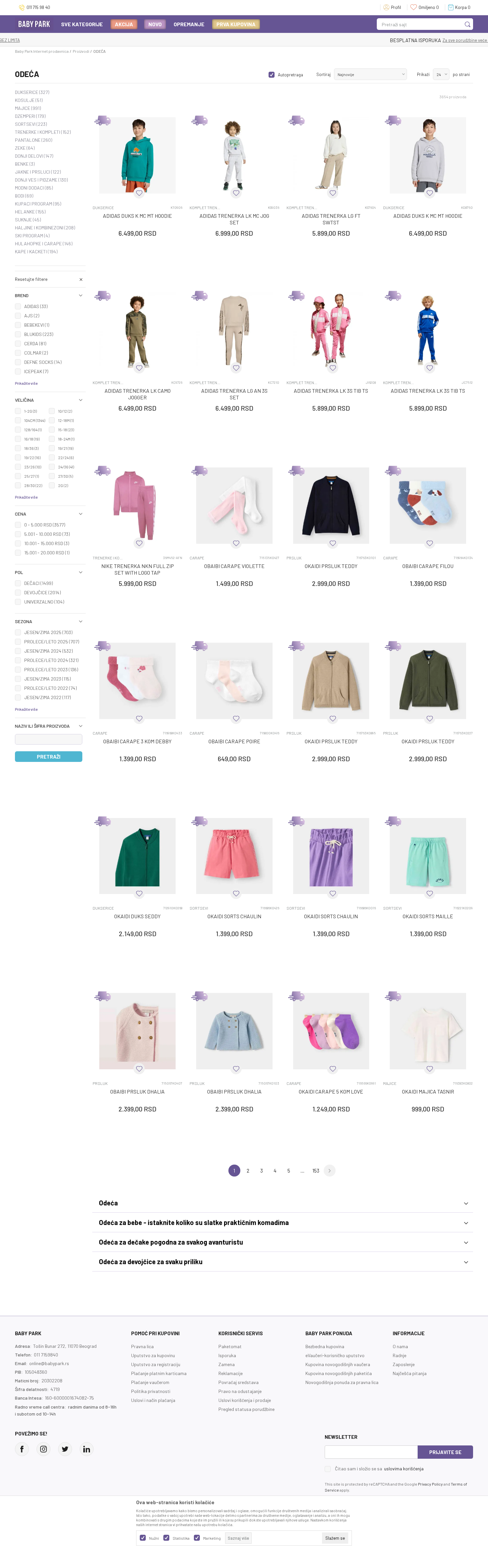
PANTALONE (33, 140)
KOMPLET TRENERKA (205, 207)
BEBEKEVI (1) (36, 325)
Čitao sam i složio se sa (379, 1468)
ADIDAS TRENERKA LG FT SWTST (331, 218)
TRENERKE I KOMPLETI (43, 132)
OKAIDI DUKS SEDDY (137, 916)
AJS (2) (31, 315)
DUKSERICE (32, 92)
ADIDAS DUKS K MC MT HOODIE (137, 215)
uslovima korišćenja (404, 1468)
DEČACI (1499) (38, 583)
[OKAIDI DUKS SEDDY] (137, 856)
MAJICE (28, 108)
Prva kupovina (236, 24)
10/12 (65, 411)
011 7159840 (46, 1354)
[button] (50, 295)
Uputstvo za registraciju (155, 1364)
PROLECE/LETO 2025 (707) (51, 641)
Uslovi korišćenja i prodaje (244, 1400)
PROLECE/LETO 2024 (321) (51, 660)
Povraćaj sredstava (238, 1382)
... (302, 1170)
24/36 (66, 466)
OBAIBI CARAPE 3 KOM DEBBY (137, 741)
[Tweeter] (65, 1449)
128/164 (32, 429)
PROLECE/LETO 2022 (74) (50, 688)
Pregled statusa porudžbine (246, 1409)
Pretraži (48, 757)
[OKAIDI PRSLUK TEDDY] (331, 505)
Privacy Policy (430, 1484)
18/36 (31, 448)
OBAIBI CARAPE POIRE (234, 741)
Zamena (226, 1364)
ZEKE (25, 148)
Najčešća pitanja (410, 1373)
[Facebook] (22, 1449)
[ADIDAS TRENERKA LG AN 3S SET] (234, 330)
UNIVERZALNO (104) (44, 602)
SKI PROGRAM (32, 235)
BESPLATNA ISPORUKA (208, 40)
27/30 (65, 476)
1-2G (30, 411)
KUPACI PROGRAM (38, 204)
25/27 (31, 476)
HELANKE (30, 211)
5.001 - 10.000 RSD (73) (47, 534)
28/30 (33, 485)
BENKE (25, 164)
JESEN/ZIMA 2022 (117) (47, 697)
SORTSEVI (31, 124)
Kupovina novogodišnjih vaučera (337, 1364)
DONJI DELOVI (34, 156)
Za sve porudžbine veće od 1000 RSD (270, 40)
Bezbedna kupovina (324, 1346)
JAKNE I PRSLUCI (38, 172)
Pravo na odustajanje (240, 1391)
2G (63, 485)
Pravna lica (142, 1346)
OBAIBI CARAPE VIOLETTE (234, 566)
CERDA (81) (35, 343)
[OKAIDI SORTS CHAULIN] (234, 856)
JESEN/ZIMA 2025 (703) (48, 632)
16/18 (32, 439)
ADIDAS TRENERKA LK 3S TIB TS (331, 390)
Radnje (399, 1355)
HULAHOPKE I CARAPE (43, 243)
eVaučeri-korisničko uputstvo (335, 1355)
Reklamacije (230, 1373)
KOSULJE (28, 100)
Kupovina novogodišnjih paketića (338, 1373)
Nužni (154, 1538)
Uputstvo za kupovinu (153, 1355)
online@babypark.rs (49, 1363)
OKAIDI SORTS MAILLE (428, 916)
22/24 (66, 457)
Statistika (181, 1538)
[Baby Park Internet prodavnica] (34, 23)
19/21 (65, 448)
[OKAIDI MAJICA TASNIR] (428, 1031)
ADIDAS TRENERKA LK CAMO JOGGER (138, 393)
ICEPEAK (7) (36, 371)
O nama (400, 1346)
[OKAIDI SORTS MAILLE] (428, 856)
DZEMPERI (30, 116)
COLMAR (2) (36, 353)
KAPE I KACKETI (36, 251)
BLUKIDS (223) (38, 334)
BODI (24, 196)
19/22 (32, 457)
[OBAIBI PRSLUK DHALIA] (137, 1031)
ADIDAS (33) (35, 306)
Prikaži (423, 74)
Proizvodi (81, 51)
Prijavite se (445, 1452)
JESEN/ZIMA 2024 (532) (48, 651)
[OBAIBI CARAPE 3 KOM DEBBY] (137, 681)
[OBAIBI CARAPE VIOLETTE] (234, 505)
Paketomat (230, 1346)
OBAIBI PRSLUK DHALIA (137, 1091)
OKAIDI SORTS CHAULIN (234, 916)
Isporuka (227, 1355)
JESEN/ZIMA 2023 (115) (47, 679)
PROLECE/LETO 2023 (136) (51, 669)
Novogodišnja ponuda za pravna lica (341, 1382)
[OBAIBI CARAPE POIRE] (234, 681)
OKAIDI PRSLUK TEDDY (331, 566)
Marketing (212, 1538)
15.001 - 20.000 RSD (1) (46, 552)
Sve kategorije (82, 24)
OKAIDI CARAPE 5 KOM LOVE (331, 1091)
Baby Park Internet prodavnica (42, 51)
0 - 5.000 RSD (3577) (44, 525)
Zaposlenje (404, 1364)
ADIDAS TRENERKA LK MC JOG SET (234, 218)
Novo (155, 24)
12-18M (66, 420)
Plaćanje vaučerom (150, 1382)
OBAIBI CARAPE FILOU (427, 566)
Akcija (124, 24)
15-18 (66, 429)
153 (315, 1170)
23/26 (32, 466)
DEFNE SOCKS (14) (42, 362)
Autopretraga (290, 74)
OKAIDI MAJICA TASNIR (428, 1091)
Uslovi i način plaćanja (153, 1400)
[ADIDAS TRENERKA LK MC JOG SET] (234, 155)
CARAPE (197, 558)
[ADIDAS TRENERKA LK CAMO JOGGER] (137, 330)
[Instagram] (43, 1449)
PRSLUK (293, 558)
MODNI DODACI (34, 188)
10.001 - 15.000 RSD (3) (46, 543)
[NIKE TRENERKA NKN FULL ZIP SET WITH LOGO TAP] (137, 505)
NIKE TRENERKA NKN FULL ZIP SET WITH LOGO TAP (137, 569)
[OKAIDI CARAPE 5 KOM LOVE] (331, 1031)
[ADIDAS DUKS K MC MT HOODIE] (137, 155)
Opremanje (189, 24)
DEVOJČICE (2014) (42, 592)
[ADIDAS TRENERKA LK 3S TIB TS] (331, 330)
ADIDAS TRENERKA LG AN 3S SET (234, 393)
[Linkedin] (86, 1449)
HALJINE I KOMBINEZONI (45, 227)
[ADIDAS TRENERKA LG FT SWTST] (331, 155)
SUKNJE (28, 219)
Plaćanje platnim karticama (159, 1373)
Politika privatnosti (150, 1391)
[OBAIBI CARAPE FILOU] (428, 505)
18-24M (66, 439)
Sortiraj (323, 74)
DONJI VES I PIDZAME (41, 180)
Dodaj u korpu (140, 272)
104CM (34, 420)
